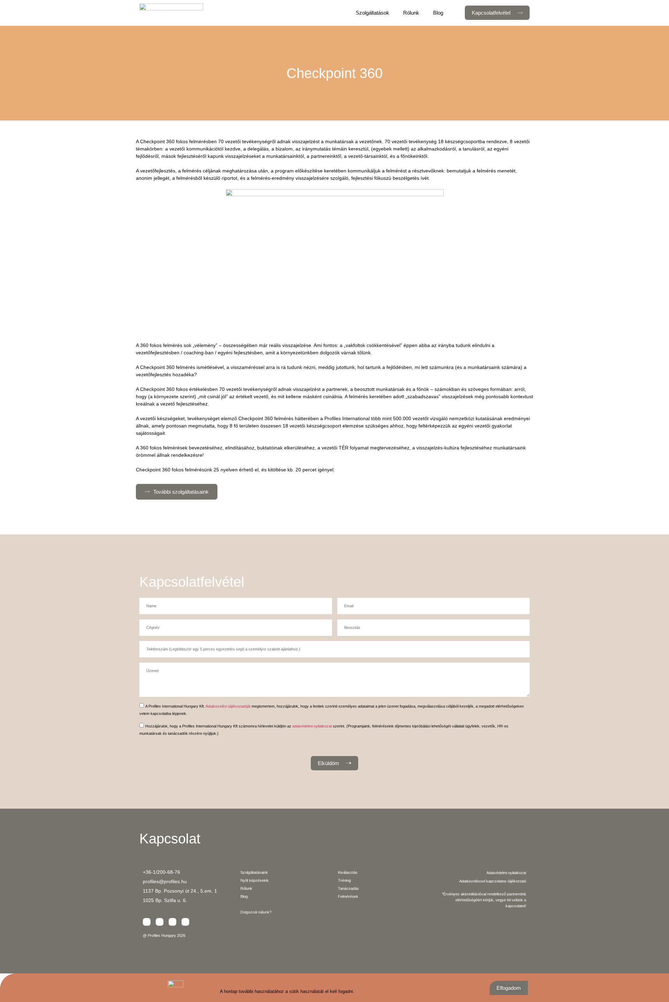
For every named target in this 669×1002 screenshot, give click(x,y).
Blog (438, 13)
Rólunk (411, 13)
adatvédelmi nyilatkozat (312, 726)
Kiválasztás (347, 872)
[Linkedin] (159, 922)
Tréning (344, 880)
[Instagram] (172, 922)
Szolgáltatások (372, 13)
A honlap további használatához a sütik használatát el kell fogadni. (287, 991)
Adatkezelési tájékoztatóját (228, 706)
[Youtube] (185, 922)
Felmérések (348, 896)
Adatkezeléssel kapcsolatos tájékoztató (492, 881)
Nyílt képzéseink (254, 880)
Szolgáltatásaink (254, 872)
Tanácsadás (348, 888)
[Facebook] (147, 922)
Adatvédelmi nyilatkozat (506, 873)
